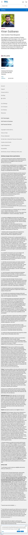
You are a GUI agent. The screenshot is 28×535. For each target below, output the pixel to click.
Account (3, 86)
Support (3, 89)
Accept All (22, 531)
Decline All (18, 531)
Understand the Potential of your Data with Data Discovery (7, 72)
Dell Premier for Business (7, 121)
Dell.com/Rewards (6, 517)
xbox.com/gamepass (9, 344)
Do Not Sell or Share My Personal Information (11, 139)
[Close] (26, 526)
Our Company (4, 106)
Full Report (13, 259)
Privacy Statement (5, 136)
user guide (5, 299)
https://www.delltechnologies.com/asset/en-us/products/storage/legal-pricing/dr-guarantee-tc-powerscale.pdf (12, 329)
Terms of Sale (4, 132)
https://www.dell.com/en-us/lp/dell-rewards (10, 366)
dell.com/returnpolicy (7, 162)
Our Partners (4, 109)
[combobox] (14, 5)
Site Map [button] (3, 95)
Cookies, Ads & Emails (6, 142)
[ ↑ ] (13, 195)
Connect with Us (4, 92)
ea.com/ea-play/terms (18, 344)
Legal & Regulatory (5, 145)
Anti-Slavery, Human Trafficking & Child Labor (11, 151)
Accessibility (4, 148)
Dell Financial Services (6, 124)
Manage (3, 531)
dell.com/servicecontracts (8, 195)
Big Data (3, 68)
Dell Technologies (5, 118)
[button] (23, 2)
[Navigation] (1, 2)
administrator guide (12, 301)
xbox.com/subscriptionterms (8, 340)
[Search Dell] (25, 5)
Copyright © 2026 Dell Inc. (7, 129)
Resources (3, 113)
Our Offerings (4, 103)
